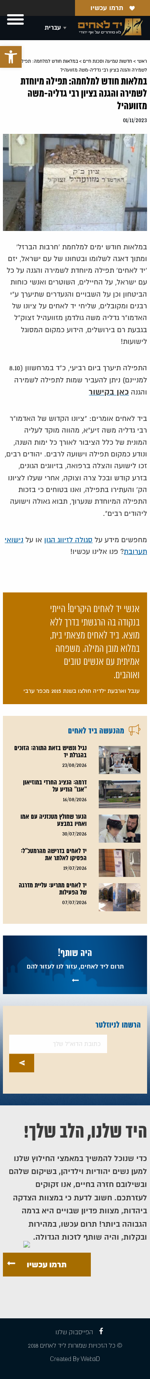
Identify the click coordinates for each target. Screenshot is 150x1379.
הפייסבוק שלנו (74, 1332)
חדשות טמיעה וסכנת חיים (107, 61)
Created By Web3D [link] (75, 1359)
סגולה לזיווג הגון (68, 540)
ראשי (142, 61)
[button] (11, 57)
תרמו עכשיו (106, 8)
